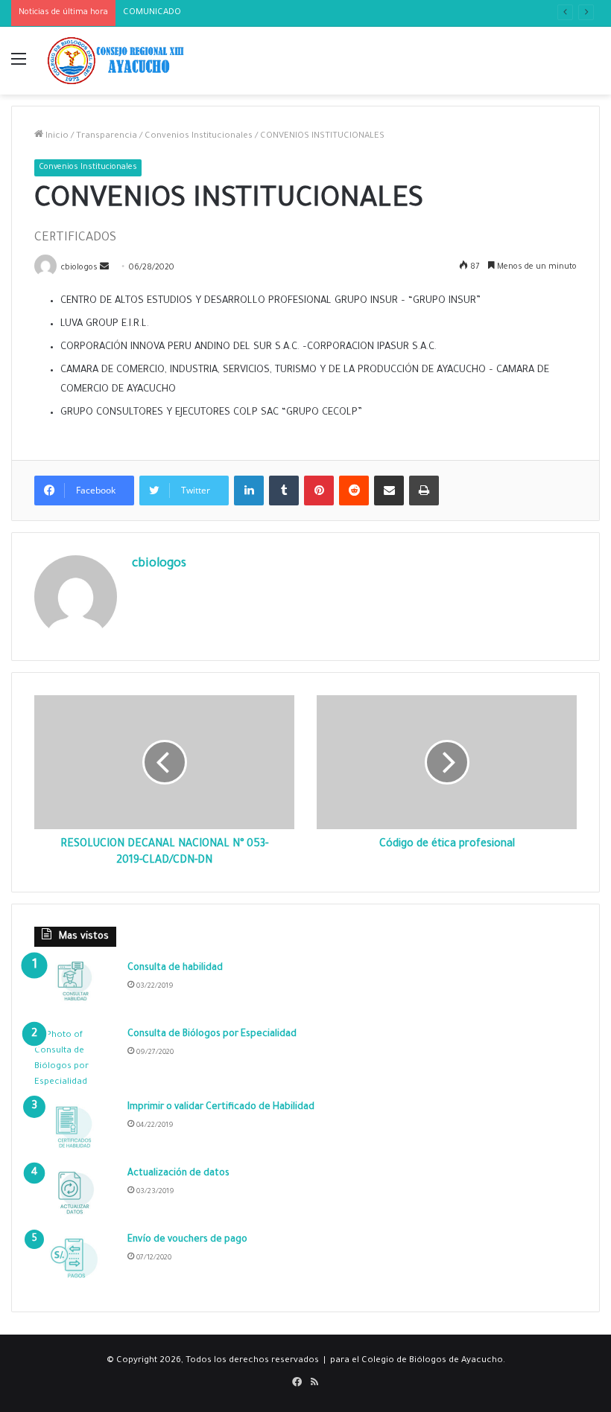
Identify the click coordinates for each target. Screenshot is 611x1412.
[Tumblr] (284, 490)
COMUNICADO (152, 13)
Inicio (56, 136)
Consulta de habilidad (175, 968)
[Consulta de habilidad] (75, 990)
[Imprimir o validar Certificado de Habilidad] (75, 1129)
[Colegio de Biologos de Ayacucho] (118, 60)
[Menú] (18, 66)
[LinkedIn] (249, 490)
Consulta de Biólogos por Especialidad (212, 1034)
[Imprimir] (424, 490)
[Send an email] (104, 267)
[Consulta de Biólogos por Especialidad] (75, 1059)
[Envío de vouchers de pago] (75, 1261)
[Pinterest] (319, 490)
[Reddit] (354, 490)
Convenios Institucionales (199, 136)
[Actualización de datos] (75, 1195)
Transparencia (106, 136)
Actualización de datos (178, 1174)
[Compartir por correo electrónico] (389, 490)
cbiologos (159, 564)
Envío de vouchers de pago (187, 1240)
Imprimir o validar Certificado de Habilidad (220, 1107)
